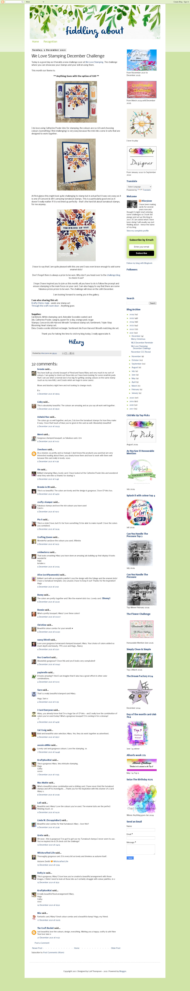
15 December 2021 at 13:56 (48, 865)
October (135, 360)
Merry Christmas (138, 339)
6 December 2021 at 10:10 (48, 682)
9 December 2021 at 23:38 (48, 827)
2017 (132, 409)
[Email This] (63, 353)
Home (35, 42)
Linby (40, 402)
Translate (147, 190)
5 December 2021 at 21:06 (48, 567)
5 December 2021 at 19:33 (48, 544)
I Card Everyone (45, 710)
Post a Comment (42, 943)
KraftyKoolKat (44, 760)
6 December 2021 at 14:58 (48, 722)
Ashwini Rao (43, 417)
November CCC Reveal (141, 352)
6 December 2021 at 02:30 (48, 632)
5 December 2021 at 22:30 (48, 602)
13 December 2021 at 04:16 (48, 845)
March (135, 386)
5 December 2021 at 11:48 (48, 479)
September (137, 364)
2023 (132, 326)
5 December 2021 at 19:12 (48, 512)
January (135, 393)
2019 (132, 401)
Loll (39, 803)
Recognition (50, 42)
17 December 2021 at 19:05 (48, 920)
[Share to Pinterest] (73, 353)
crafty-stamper (45, 502)
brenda (40, 369)
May (134, 379)
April (134, 382)
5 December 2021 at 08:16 (48, 394)
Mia (39, 913)
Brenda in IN (43, 487)
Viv (38, 470)
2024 (132, 322)
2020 (132, 398)
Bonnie (40, 610)
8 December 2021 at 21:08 (48, 795)
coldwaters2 (43, 552)
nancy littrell (43, 640)
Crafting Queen (44, 537)
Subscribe (141, 253)
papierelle (42, 673)
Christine (41, 625)
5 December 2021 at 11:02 (48, 442)
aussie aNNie (44, 745)
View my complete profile (138, 231)
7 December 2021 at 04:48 (48, 752)
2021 (132, 333)
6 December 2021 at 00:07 (48, 617)
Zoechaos (42, 450)
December (136, 336)
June (134, 375)
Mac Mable (42, 783)
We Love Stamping (94, 62)
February (136, 390)
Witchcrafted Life (46, 853)
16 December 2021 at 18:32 (48, 905)
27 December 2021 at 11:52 (48, 938)
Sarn (39, 690)
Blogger (122, 971)
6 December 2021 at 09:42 (48, 664)
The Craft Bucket (45, 928)
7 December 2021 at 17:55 (48, 775)
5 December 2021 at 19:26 (48, 529)
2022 (132, 329)
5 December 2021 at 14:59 (48, 494)
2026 (132, 315)
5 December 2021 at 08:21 (48, 409)
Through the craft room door (45, 306)
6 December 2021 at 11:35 (48, 702)
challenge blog (113, 275)
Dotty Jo (41, 873)
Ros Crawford (44, 658)
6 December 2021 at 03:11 (48, 649)
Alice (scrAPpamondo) (48, 575)
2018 (132, 405)
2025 (132, 318)
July (133, 371)
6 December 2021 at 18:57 (48, 737)
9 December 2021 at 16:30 (48, 812)
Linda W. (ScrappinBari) (49, 820)
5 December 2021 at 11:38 (48, 462)
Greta (40, 835)
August (135, 368)
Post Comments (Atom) (53, 953)
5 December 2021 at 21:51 (48, 587)
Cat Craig (41, 730)
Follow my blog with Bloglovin (139, 263)
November (136, 357)
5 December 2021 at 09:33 (48, 426)
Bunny (40, 595)
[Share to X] (68, 353)
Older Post (115, 948)
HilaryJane (147, 201)
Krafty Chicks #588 (40, 303)
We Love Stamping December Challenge (141, 347)
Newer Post (37, 948)
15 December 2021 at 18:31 (48, 883)
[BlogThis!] (65, 353)
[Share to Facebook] (70, 353)
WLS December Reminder (142, 343)
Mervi (40, 435)
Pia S (39, 520)
